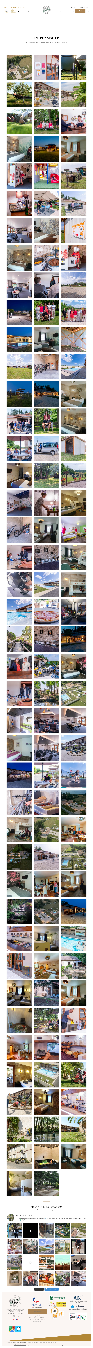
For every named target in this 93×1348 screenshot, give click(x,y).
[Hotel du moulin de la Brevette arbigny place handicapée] (73, 911)
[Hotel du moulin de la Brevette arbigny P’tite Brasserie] (46, 639)
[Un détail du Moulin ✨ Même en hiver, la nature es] (62, 1278)
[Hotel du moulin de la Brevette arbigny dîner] (19, 285)
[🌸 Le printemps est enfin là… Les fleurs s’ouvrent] (30, 1262)
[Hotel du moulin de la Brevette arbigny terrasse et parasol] (73, 748)
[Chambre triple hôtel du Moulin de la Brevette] (73, 884)
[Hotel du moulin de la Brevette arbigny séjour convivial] (46, 720)
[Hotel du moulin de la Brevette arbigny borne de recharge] (73, 203)
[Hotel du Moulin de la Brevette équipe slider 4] (73, 312)
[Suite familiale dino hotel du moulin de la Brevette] (46, 938)
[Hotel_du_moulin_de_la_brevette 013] (19, 121)
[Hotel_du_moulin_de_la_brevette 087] (73, 67)
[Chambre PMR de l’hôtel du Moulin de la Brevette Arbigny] (46, 1102)
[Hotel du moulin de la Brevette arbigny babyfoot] (46, 203)
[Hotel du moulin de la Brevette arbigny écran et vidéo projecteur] (46, 285)
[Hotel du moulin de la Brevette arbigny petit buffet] (46, 557)
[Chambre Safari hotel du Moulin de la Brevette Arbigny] (73, 584)
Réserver (80, 10)
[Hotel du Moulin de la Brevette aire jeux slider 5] (19, 176)
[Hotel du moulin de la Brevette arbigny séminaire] (46, 748)
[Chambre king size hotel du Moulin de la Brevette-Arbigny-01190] (73, 666)
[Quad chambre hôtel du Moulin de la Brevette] (19, 1156)
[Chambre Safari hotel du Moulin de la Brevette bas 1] (73, 557)
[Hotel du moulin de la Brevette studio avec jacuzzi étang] (73, 966)
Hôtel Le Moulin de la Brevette (15, 7)
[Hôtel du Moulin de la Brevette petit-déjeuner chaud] (46, 802)
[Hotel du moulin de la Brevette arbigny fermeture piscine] (19, 339)
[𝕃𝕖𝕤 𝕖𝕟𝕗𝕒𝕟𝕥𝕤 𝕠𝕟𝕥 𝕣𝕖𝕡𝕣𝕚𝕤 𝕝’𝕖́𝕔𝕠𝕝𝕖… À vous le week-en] (46, 1262)
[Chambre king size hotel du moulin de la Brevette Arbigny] (19, 748)
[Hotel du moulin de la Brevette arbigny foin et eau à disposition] (73, 339)
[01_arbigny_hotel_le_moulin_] (46, 94)
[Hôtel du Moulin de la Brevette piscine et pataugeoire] (73, 938)
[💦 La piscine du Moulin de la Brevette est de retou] (46, 1246)
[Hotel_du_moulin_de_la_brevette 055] (46, 1129)
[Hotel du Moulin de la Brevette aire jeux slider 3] (19, 503)
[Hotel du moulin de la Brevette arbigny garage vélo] (19, 530)
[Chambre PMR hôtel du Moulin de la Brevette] (73, 394)
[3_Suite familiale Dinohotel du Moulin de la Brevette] (19, 1074)
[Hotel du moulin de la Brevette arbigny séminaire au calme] (73, 720)
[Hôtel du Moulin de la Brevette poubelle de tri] (19, 966)
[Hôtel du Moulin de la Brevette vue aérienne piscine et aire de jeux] (73, 693)
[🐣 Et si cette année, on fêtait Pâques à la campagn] (14, 1262)
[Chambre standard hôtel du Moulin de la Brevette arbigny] (73, 149)
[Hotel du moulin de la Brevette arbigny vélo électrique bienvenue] (19, 802)
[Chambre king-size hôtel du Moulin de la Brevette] (73, 421)
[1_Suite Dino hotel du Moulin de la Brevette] (19, 993)
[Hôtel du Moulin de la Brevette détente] (73, 829)
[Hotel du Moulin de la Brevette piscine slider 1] (19, 612)
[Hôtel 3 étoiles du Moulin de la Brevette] (46, 67)
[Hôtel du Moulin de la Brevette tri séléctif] (73, 1020)
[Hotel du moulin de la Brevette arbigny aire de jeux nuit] (19, 394)
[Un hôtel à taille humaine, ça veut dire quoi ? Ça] (46, 1278)
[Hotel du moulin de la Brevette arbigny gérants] (46, 421)
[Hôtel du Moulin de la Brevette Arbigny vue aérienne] (73, 802)
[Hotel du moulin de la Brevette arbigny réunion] (19, 693)
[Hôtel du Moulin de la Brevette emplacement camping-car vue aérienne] (19, 857)
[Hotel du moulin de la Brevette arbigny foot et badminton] (19, 366)
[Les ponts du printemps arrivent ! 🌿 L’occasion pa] (30, 1246)
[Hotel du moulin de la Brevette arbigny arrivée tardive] (19, 203)
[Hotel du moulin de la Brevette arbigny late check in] (46, 503)
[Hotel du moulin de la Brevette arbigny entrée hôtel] (19, 312)
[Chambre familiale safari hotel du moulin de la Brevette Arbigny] (73, 503)
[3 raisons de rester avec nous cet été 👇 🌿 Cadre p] (62, 1230)
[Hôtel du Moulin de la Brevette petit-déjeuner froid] (19, 938)
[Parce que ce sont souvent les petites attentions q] (78, 1262)
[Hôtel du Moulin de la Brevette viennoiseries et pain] (73, 1047)
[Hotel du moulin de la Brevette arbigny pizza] (46, 612)
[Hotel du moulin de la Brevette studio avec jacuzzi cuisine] (19, 1047)
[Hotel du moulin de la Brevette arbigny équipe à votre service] (46, 312)
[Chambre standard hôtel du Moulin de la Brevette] (19, 258)
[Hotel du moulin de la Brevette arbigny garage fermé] (46, 366)
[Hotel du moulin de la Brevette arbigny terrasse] (46, 775)
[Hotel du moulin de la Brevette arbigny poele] (73, 612)
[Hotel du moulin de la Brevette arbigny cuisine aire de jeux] (73, 258)
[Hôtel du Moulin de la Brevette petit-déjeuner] (73, 1102)
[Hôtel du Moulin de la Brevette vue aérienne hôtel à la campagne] (19, 67)
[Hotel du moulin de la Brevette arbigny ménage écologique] (73, 530)
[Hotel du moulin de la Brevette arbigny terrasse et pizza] (19, 775)
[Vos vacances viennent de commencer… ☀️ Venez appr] (46, 1230)
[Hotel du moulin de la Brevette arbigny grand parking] (46, 448)
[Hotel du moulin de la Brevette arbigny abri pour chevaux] (73, 448)
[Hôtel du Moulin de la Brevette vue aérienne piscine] (46, 1074)
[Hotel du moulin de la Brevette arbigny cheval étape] (73, 230)
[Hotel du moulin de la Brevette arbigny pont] (19, 639)
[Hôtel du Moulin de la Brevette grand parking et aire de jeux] (73, 857)
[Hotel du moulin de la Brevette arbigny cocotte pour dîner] (46, 258)
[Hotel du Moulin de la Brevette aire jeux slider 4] (46, 176)
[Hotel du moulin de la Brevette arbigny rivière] (46, 693)
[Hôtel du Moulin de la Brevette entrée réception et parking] (46, 857)
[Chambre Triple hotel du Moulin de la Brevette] (46, 530)
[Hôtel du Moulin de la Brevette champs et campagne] (46, 829)
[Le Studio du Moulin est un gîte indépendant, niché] (14, 1278)
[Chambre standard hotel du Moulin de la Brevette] (19, 149)
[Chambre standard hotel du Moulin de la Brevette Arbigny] (46, 230)
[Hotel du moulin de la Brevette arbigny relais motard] (46, 666)
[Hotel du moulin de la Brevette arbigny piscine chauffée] (46, 584)
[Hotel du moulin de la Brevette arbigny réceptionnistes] (19, 666)
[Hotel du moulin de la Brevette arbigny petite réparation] (19, 584)
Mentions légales (32, 1342)
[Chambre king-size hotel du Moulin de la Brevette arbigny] (19, 884)
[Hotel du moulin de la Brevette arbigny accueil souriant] (73, 121)
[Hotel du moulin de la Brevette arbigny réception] (73, 639)
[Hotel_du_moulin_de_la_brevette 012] (73, 1074)
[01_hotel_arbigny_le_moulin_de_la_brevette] (73, 94)
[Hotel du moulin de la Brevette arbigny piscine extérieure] (73, 366)
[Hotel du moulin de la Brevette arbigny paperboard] (19, 557)
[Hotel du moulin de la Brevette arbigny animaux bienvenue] (73, 176)
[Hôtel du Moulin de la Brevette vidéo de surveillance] (46, 1047)
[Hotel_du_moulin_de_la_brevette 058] (73, 1129)
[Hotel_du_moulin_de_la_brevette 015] (19, 1129)
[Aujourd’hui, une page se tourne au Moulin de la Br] (30, 1278)
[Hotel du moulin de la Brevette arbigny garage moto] (19, 421)
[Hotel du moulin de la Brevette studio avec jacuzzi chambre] (46, 966)
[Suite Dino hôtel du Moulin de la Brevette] (19, 1020)
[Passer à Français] (17, 1319)
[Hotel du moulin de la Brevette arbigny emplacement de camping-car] (73, 285)
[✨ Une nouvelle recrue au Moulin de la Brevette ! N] (78, 1246)
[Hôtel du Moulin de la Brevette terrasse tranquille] (46, 1020)
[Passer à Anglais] (13, 1319)
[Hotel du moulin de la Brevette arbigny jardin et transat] (46, 475)
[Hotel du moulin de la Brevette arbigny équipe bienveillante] (46, 121)
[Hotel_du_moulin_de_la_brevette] (19, 94)
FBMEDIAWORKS (20, 1345)
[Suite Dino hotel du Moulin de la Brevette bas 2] (19, 1183)
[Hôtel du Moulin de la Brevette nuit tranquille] (19, 911)
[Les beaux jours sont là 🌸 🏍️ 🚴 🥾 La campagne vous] (62, 1246)
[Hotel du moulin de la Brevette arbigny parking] (46, 394)
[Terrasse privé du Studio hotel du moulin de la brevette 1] (46, 1183)
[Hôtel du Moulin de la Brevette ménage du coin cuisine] (46, 884)
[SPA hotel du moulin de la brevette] (46, 1156)
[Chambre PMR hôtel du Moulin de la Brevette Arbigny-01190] (19, 475)
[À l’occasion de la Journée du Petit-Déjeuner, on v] (14, 1246)
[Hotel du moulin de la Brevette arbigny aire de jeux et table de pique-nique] (46, 149)
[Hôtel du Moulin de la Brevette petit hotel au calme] (46, 911)
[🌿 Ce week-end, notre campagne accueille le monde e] (14, 1230)
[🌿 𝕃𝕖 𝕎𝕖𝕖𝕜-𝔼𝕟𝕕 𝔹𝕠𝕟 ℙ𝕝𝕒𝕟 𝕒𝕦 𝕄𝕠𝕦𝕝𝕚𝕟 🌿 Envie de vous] (62, 1262)
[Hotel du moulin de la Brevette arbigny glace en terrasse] (19, 448)
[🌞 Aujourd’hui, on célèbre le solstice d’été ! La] (78, 1230)
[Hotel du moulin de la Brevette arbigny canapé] (19, 230)
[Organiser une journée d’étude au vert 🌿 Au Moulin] (78, 1278)
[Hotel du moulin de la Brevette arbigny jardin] (73, 475)
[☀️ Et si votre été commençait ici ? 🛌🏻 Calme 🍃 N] (30, 1230)
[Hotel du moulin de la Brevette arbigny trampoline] (73, 775)
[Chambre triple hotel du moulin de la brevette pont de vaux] (46, 339)
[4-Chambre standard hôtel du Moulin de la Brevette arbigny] (73, 993)
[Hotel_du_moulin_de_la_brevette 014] (19, 1102)
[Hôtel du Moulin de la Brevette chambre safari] (19, 829)
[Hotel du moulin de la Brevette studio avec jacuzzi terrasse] (46, 993)
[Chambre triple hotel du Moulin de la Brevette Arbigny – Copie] (73, 1156)
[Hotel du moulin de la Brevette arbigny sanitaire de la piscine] (19, 720)
